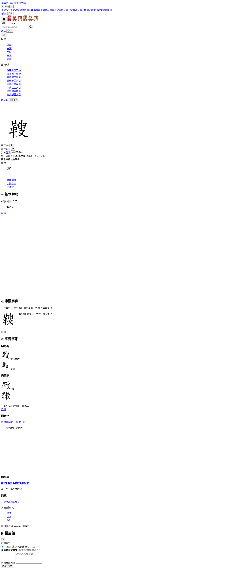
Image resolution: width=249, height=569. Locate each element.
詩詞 (13, 3)
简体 (4, 13)
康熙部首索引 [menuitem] (91, 10)
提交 (10, 566)
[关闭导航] (4, 35)
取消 (4, 566)
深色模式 (13, 100)
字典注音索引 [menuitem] (77, 10)
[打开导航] (4, 19)
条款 (9, 517)
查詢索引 (8, 6)
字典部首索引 (14, 77)
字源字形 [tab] (11, 187)
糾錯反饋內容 (8, 563)
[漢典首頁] (23, 20)
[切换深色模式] (10, 13)
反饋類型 (5, 543)
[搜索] (30, 27)
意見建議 (22, 547)
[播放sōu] (12, 145)
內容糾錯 (9, 547)
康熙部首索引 (14, 91)
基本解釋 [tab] (11, 180)
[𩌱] (9, 174)
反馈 (9, 520)
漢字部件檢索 (14, 74)
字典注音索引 (14, 87)
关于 (9, 513)
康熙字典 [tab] (11, 183)
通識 (23, 3)
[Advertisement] (87, 108)
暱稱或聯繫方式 (9, 550)
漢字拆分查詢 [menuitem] (8, 10)
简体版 (5, 100)
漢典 (3, 3)
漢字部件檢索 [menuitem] (22, 10)
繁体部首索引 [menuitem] (49, 10)
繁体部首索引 (14, 81)
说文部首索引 (14, 94)
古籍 (8, 3)
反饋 (3, 213)
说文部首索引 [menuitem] (105, 10)
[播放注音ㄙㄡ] (13, 149)
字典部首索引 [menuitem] (36, 10)
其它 (32, 547)
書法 (18, 3)
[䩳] (9, 170)
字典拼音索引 (14, 84)
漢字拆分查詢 (14, 70)
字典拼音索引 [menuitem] (63, 10)
